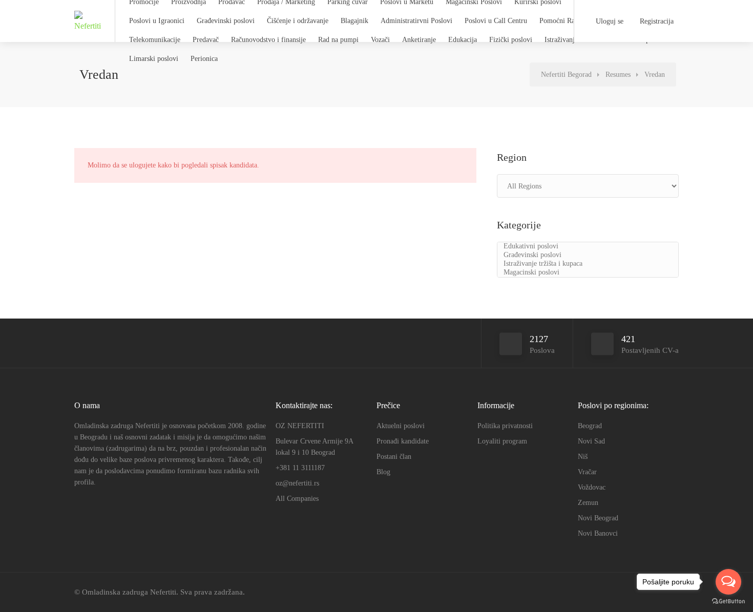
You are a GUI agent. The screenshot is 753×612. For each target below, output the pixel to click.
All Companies (297, 498)
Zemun (588, 503)
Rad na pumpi (338, 40)
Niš (583, 456)
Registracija (656, 21)
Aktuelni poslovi (400, 426)
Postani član (393, 456)
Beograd (590, 426)
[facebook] (621, 592)
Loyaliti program (502, 441)
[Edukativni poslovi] (588, 246)
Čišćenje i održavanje (297, 21)
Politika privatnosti (505, 426)
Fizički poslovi (510, 40)
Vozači (380, 40)
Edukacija (462, 40)
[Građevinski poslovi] (588, 255)
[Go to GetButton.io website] (728, 601)
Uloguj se (608, 21)
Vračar (587, 472)
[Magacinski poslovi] (588, 272)
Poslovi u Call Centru (496, 21)
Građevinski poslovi (226, 21)
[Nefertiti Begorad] (88, 29)
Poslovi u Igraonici (156, 21)
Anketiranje (419, 40)
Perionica (204, 58)
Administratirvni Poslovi (416, 21)
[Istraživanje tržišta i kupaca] (588, 264)
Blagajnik (354, 21)
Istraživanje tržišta (571, 40)
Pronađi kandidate (402, 441)
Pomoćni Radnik (563, 21)
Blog (383, 472)
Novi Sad (591, 441)
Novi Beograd (598, 518)
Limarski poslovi (153, 58)
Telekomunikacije (154, 40)
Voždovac (591, 487)
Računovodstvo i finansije (268, 40)
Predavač (206, 40)
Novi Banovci (598, 533)
